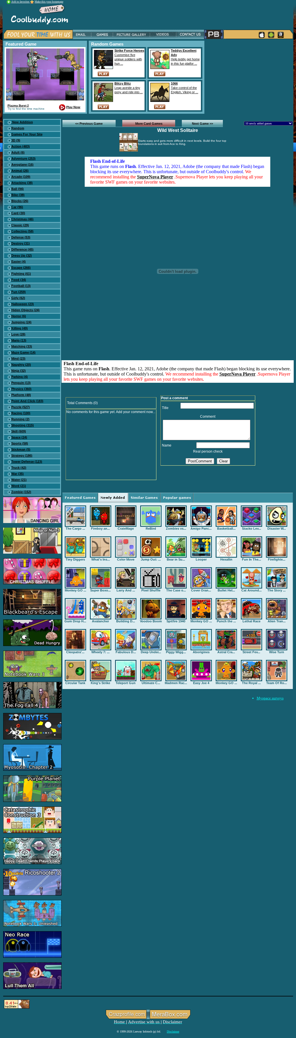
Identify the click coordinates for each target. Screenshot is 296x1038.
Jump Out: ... (151, 559)
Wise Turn (276, 652)
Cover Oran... (201, 590)
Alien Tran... (277, 621)
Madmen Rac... (176, 683)
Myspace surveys (270, 698)
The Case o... (176, 590)
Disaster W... (276, 528)
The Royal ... (251, 683)
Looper (201, 559)
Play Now (73, 107)
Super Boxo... (100, 590)
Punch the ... (226, 621)
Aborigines (201, 652)
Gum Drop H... (75, 621)
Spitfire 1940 (175, 621)
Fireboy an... (100, 528)
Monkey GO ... (75, 590)
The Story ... (276, 590)
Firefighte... (276, 559)
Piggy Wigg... (176, 652)
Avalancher (100, 621)
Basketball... (226, 528)
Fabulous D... (126, 652)
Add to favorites (20, 1)
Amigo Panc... (201, 528)
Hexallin (226, 559)
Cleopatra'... (75, 652)
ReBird (151, 528)
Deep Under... (151, 652)
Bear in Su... (176, 559)
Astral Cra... (226, 652)
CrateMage (126, 528)
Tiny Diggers (75, 559)
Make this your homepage (49, 1)
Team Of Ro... (276, 683)
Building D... (125, 621)
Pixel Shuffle (150, 590)
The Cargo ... (75, 528)
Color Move (125, 559)
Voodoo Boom (151, 621)
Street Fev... (251, 652)
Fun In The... (251, 559)
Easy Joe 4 (201, 683)
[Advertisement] (249, 77)
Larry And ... (125, 590)
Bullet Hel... (226, 590)
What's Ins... (100, 559)
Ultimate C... (151, 683)
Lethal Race (251, 621)
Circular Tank (75, 683)
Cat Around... (251, 590)
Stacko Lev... (251, 528)
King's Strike (100, 683)
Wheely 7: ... (100, 652)
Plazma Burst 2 (18, 105)
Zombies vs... (176, 528)
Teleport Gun (126, 683)
